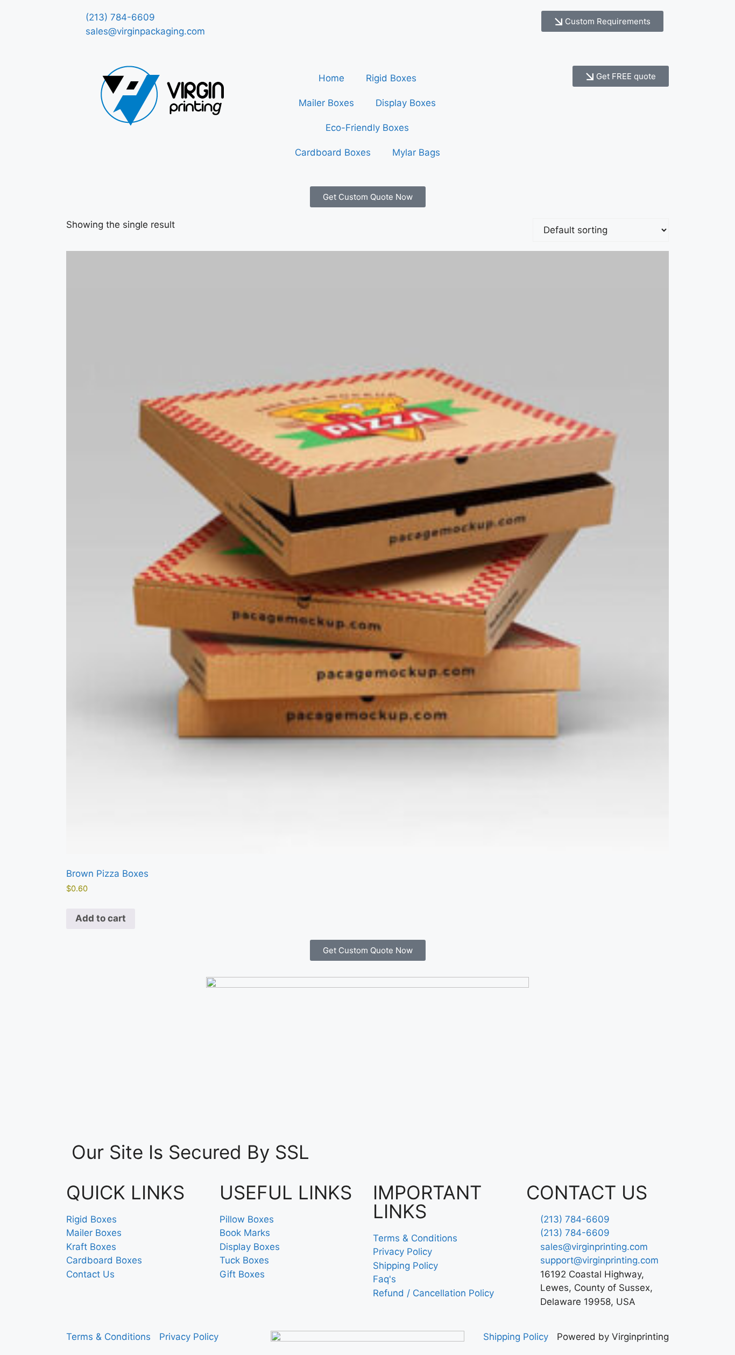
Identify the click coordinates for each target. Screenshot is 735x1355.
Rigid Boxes (391, 78)
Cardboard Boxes (333, 152)
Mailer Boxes (326, 102)
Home (331, 78)
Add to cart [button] (100, 918)
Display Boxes (406, 102)
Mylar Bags (416, 152)
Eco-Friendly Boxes (367, 127)
